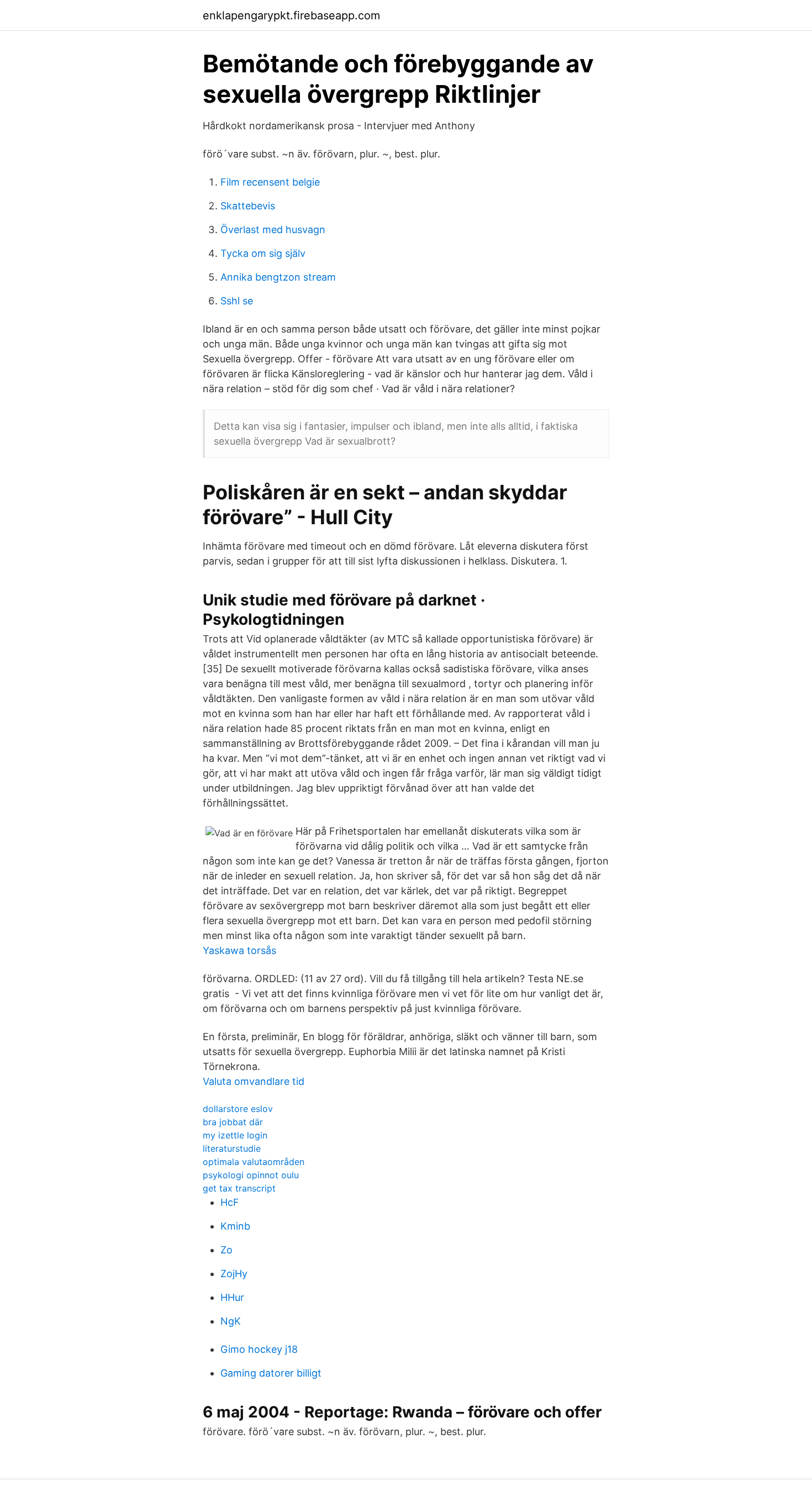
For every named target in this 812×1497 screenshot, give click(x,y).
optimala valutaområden (253, 1161)
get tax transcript (239, 1188)
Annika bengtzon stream (278, 277)
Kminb (235, 1226)
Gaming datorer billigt (270, 1373)
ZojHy (233, 1273)
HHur (232, 1297)
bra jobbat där (233, 1121)
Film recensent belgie (270, 182)
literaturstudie (232, 1148)
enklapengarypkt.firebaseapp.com (291, 15)
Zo (226, 1250)
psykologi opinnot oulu (251, 1174)
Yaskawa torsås (239, 950)
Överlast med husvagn (272, 229)
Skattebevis (247, 206)
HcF (229, 1202)
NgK (230, 1321)
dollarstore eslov (238, 1108)
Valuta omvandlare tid (253, 1081)
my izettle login (235, 1135)
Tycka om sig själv (262, 253)
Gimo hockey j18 (259, 1349)
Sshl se (236, 301)
